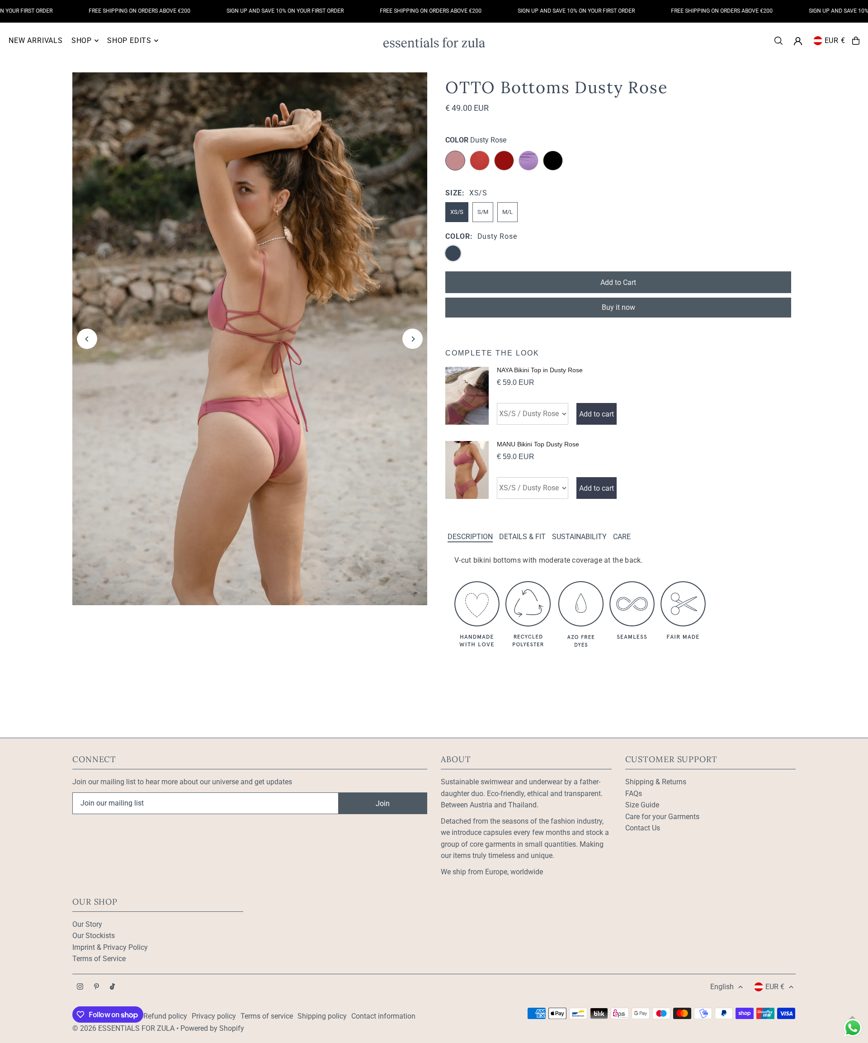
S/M (482, 212)
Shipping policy (322, 1016)
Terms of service (267, 1016)
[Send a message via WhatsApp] (852, 1027)
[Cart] (855, 41)
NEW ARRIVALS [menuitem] (36, 40)
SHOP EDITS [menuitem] (129, 40)
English (722, 986)
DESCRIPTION (470, 536)
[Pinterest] (96, 987)
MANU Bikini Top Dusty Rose (538, 444)
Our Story (87, 924)
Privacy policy (214, 1016)
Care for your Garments (662, 816)
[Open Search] (778, 41)
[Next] (412, 339)
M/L (507, 212)
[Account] (798, 41)
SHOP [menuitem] (81, 40)
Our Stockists (93, 935)
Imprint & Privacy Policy (110, 947)
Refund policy (165, 1016)
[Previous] (87, 339)
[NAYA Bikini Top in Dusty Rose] (467, 396)
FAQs (633, 793)
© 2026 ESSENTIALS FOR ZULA (123, 1028)
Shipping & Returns (655, 782)
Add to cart (596, 414)
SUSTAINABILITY (579, 536)
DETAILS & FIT (522, 536)
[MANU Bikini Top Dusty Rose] (467, 470)
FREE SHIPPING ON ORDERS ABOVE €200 (116, 11)
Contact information (383, 1016)
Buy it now (618, 307)
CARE (622, 536)
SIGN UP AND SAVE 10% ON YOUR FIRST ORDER (262, 11)
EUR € (835, 40)
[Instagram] (80, 987)
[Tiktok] (112, 987)
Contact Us (642, 828)
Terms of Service (99, 958)
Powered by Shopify (212, 1028)
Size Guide (642, 805)
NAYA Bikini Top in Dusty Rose (540, 370)
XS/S (456, 212)
